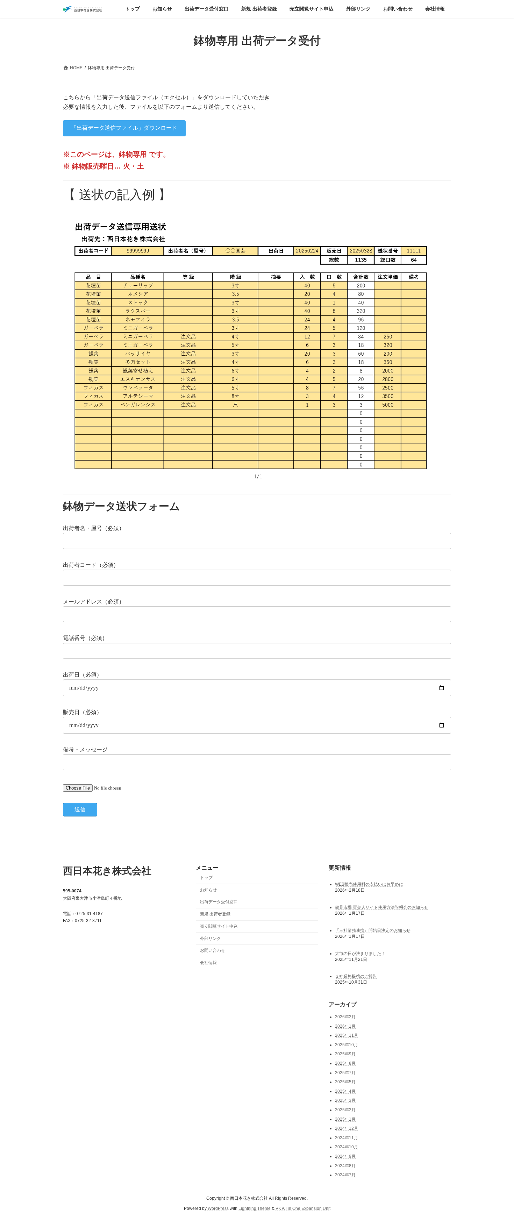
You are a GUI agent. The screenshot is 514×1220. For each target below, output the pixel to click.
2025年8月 (345, 1063)
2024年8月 (345, 1165)
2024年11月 (346, 1137)
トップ (206, 877)
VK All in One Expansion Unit (303, 1208)
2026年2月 (345, 1016)
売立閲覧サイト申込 (219, 925)
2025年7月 (345, 1072)
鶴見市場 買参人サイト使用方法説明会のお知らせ (381, 907)
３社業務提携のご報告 (356, 976)
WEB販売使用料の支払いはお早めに (369, 884)
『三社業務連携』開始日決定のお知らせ (373, 930)
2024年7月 (345, 1174)
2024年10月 (346, 1146)
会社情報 (208, 962)
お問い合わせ (212, 950)
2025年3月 (345, 1100)
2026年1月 (345, 1025)
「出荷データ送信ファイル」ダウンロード (124, 128)
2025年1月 (345, 1118)
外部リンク (210, 938)
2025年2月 (345, 1109)
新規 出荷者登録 (215, 914)
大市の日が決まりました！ (360, 953)
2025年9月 (345, 1053)
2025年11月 (346, 1035)
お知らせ (208, 889)
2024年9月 (345, 1156)
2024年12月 (346, 1128)
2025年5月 (345, 1081)
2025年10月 (346, 1044)
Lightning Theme (254, 1208)
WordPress (218, 1208)
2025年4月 (345, 1091)
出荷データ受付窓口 (219, 901)
